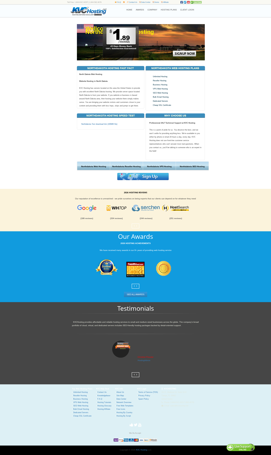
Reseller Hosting (159, 81)
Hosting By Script (123, 416)
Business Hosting (160, 85)
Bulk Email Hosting (161, 97)
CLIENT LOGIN (187, 10)
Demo (156, 2)
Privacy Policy (144, 395)
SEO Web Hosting (160, 93)
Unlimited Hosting (160, 76)
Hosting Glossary (104, 406)
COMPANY (152, 10)
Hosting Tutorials (104, 402)
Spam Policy (143, 399)
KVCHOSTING (169, 389)
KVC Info (119, 389)
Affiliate (166, 2)
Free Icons (120, 409)
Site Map (120, 395)
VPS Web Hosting (160, 89)
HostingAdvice (144, 360)
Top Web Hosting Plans (82, 389)
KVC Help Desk (102, 389)
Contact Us (133, 2)
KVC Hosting (141, 450)
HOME (129, 10)
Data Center (145, 2)
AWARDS (140, 10)
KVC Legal (141, 389)
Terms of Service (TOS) (148, 392)
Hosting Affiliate (103, 409)
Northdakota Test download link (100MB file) (99, 124)
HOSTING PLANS (169, 10)
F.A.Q (119, 2)
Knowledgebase (103, 395)
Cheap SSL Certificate (162, 105)
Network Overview (123, 402)
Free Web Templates (124, 406)
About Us (120, 392)
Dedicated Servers (160, 101)
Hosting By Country (124, 412)
